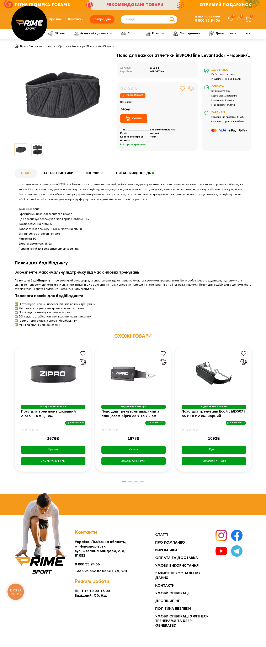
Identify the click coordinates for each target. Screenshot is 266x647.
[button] (14, 411)
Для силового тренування (43, 46)
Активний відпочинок (96, 33)
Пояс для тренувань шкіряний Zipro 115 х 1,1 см (48, 414)
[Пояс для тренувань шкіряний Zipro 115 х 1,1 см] (53, 374)
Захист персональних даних (178, 576)
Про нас (55, 19)
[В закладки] (182, 88)
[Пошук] (172, 19)
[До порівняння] (191, 88)
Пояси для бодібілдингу (100, 46)
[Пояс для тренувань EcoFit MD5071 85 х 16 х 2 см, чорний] (214, 374)
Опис (26, 173)
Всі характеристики (132, 144)
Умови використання (177, 566)
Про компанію (170, 543)
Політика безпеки (173, 609)
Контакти (75, 19)
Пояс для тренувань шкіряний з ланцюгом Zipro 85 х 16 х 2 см (130, 414)
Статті (161, 535)
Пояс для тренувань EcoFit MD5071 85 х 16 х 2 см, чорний (213, 414)
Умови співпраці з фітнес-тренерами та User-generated (181, 621)
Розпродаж (102, 19)
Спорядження (190, 33)
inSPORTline (157, 71)
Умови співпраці (172, 593)
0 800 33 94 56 (207, 21)
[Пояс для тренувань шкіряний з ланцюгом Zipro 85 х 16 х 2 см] (133, 374)
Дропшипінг (167, 601)
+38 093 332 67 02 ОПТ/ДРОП (101, 571)
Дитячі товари (226, 33)
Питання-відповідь (135, 173)
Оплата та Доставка (176, 558)
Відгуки (94, 173)
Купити (53, 449)
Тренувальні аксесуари (72, 46)
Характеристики (58, 173)
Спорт (132, 33)
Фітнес (60, 33)
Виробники (166, 550)
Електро (158, 33)
